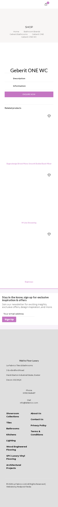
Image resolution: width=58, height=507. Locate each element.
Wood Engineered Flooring (16, 448)
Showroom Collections (12, 415)
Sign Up (9, 319)
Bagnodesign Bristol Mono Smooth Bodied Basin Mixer (29, 163)
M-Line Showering (29, 223)
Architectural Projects (13, 467)
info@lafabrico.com (29, 403)
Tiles (9, 422)
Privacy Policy (38, 425)
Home (16, 31)
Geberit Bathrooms (18, 34)
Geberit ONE (38, 34)
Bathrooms (12, 428)
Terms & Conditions (37, 433)
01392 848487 (29, 393)
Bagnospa (29, 282)
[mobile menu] (54, 4)
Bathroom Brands (32, 31)
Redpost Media (24, 487)
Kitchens (11, 434)
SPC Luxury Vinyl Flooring (15, 457)
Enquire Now (29, 94)
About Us (36, 413)
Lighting (11, 440)
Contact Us (37, 419)
